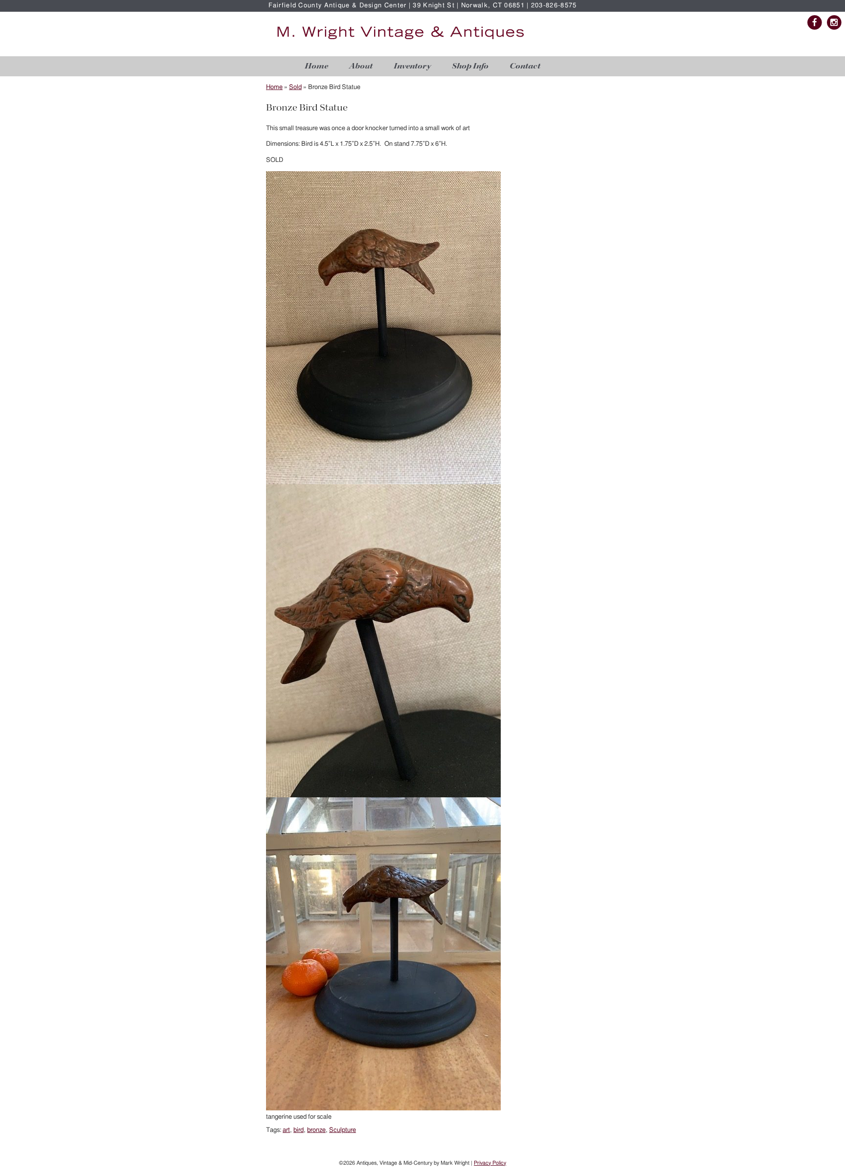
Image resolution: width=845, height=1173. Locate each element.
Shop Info (470, 66)
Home (316, 66)
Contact (525, 66)
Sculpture (342, 1130)
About (361, 66)
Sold (295, 87)
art (286, 1130)
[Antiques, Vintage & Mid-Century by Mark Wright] (400, 40)
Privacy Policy (490, 1163)
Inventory (412, 66)
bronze (316, 1130)
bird (298, 1130)
